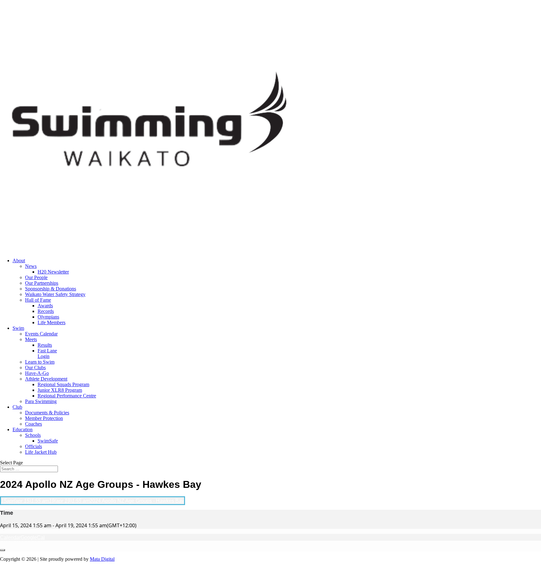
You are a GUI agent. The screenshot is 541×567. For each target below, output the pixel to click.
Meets (31, 339)
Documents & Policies (47, 412)
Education (23, 429)
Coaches (33, 424)
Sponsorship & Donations (50, 288)
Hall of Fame (38, 300)
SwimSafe (48, 440)
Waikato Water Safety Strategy (55, 294)
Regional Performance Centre (67, 395)
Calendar (10, 537)
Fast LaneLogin (47, 353)
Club (17, 407)
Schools (33, 435)
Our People (36, 277)
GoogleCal (33, 537)
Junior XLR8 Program (60, 390)
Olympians (48, 316)
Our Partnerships (41, 283)
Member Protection (44, 418)
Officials (33, 446)
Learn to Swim (39, 362)
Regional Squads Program (63, 384)
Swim (18, 328)
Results (45, 345)
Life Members (51, 322)
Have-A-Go (37, 373)
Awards (45, 305)
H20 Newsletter (53, 271)
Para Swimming (41, 401)
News (31, 266)
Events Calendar (41, 333)
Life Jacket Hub (41, 452)
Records (46, 311)
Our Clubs (35, 367)
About (19, 260)
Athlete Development (46, 378)
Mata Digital (102, 559)
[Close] (2, 550)
